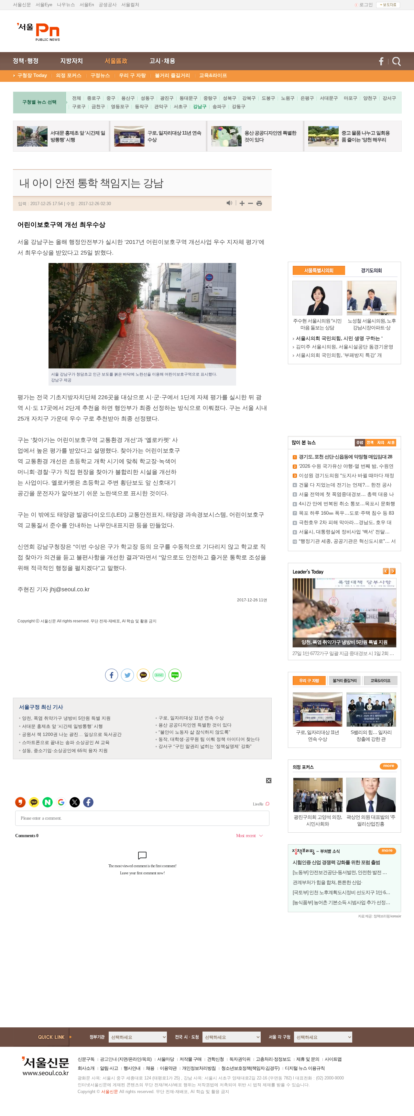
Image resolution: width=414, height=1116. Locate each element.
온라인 (134, 1059)
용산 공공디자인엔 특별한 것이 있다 (195, 725)
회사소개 (86, 1068)
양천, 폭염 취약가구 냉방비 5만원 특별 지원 (66, 718)
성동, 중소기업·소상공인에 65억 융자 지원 (65, 750)
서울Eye (44, 4)
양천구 (370, 98)
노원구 (288, 98)
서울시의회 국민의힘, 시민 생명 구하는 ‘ (339, 338)
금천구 (98, 106)
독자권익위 (239, 1059)
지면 (123, 1059)
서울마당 (165, 1059)
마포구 (350, 98)
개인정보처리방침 (199, 1068)
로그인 (366, 4)
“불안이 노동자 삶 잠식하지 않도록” (194, 732)
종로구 (94, 98)
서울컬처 (130, 4)
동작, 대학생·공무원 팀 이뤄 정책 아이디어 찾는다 (209, 739)
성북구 (229, 98)
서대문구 (329, 98)
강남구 (200, 106)
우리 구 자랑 (132, 75)
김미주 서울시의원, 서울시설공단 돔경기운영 (344, 346)
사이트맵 (333, 1059)
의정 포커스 (69, 75)
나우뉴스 (66, 4)
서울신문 (22, 4)
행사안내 (132, 1068)
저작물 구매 (191, 1059)
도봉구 (268, 98)
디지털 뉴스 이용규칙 (305, 1068)
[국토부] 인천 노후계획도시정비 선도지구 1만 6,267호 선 (348, 892)
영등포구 (120, 106)
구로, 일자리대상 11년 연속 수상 (191, 717)
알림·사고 (109, 1068)
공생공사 (108, 4)
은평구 (307, 98)
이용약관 (168, 1068)
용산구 (128, 98)
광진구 (167, 98)
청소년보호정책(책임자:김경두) (250, 1068)
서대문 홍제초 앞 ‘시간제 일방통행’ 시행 (62, 726)
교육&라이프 (213, 75)
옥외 (146, 1059)
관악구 (161, 106)
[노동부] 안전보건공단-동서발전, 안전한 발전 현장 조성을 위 (352, 872)
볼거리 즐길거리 (172, 75)
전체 (76, 98)
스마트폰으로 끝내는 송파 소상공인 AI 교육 (66, 742)
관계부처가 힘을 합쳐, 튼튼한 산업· (327, 882)
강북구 (249, 98)
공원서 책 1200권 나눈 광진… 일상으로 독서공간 (72, 734)
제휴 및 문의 (307, 1059)
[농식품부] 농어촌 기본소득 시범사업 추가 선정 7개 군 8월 (350, 902)
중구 (110, 98)
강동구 (238, 106)
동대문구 (189, 98)
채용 (150, 1068)
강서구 (389, 98)
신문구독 (86, 1059)
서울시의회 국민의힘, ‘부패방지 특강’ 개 (339, 355)
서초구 (180, 106)
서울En (87, 4)
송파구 (219, 106)
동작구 (141, 106)
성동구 (147, 98)
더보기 (387, 851)
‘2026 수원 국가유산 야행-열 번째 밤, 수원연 (346, 466)
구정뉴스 (100, 75)
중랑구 (210, 98)
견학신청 (215, 1059)
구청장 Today (32, 75)
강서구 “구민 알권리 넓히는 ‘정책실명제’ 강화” (205, 746)
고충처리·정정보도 (273, 1059)
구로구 (79, 106)
